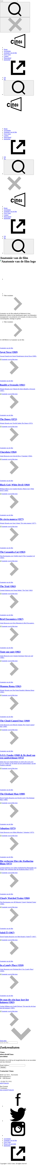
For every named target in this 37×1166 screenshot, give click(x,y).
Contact (6, 56)
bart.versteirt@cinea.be (7, 1090)
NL (5, 79)
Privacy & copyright (10, 1144)
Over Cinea (7, 54)
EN (5, 77)
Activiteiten (7, 51)
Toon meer (3, 1041)
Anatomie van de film (10, 53)
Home (5, 49)
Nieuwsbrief (7, 58)
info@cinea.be (4, 1083)
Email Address (4, 1065)
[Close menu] (15, 24)
